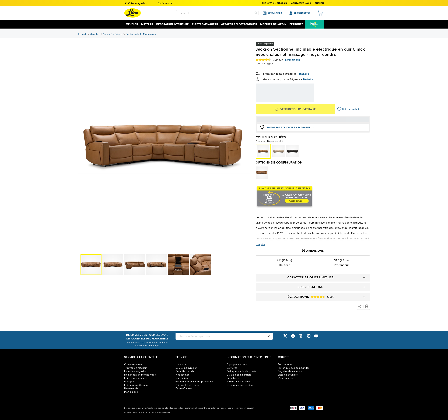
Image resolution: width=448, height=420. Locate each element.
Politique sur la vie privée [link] (241, 371)
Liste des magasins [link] (135, 371)
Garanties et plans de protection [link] (194, 381)
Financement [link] (183, 375)
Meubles (132, 24)
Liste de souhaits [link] (288, 375)
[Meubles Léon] (132, 13)
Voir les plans (302, 100)
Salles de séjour (112, 34)
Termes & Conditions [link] (239, 381)
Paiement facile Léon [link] (188, 385)
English (319, 3)
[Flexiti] (293, 408)
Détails (304, 73)
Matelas (147, 24)
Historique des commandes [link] (294, 368)
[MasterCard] (319, 408)
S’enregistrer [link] (285, 378)
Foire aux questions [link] (136, 378)
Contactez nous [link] (301, 3)
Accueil (82, 34)
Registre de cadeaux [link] (290, 371)
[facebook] (292, 336)
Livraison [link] (181, 364)
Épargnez (296, 24)
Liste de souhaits (339, 109)
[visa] (302, 408)
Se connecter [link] (285, 364)
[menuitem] (314, 24)
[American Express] (310, 408)
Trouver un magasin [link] (274, 3)
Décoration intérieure (172, 24)
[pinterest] (308, 336)
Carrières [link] (232, 368)
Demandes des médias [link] (240, 385)
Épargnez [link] (129, 381)
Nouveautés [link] (131, 388)
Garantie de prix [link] (185, 371)
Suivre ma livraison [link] (187, 368)
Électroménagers (205, 24)
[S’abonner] (268, 336)
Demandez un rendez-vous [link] (140, 375)
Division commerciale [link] (239, 375)
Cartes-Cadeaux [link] (185, 388)
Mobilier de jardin (273, 24)
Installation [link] (182, 378)
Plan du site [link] (131, 392)
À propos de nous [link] (237, 364)
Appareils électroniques (239, 24)
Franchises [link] (233, 378)
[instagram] (300, 336)
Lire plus (260, 244)
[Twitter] (285, 336)
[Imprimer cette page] (366, 306)
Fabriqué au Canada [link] (136, 385)
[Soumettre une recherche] (255, 13)
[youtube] (316, 336)
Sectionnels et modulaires (141, 34)
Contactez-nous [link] (133, 364)
